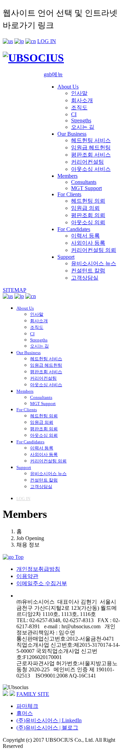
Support (65, 257)
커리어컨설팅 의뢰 (93, 250)
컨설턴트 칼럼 (88, 270)
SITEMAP (14, 290)
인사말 (79, 93)
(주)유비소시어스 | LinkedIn (49, 720)
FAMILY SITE (32, 694)
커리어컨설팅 (87, 162)
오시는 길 (82, 127)
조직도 (79, 107)
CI (74, 114)
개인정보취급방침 (38, 569)
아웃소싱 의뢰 (88, 222)
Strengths (81, 120)
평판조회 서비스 (91, 155)
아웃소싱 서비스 (91, 169)
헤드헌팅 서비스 (91, 140)
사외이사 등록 (88, 243)
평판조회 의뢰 (88, 215)
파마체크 (27, 706)
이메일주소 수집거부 (41, 583)
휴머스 (24, 713)
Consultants (83, 182)
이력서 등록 (85, 236)
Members (67, 176)
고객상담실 (84, 278)
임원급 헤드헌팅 (91, 147)
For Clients (69, 194)
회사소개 (82, 100)
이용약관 (27, 576)
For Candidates (73, 229)
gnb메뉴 (53, 74)
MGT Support (86, 188)
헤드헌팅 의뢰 (88, 201)
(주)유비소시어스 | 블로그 (47, 727)
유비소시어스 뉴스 (93, 263)
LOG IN (46, 41)
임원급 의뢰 (85, 208)
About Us (68, 87)
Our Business (71, 134)
